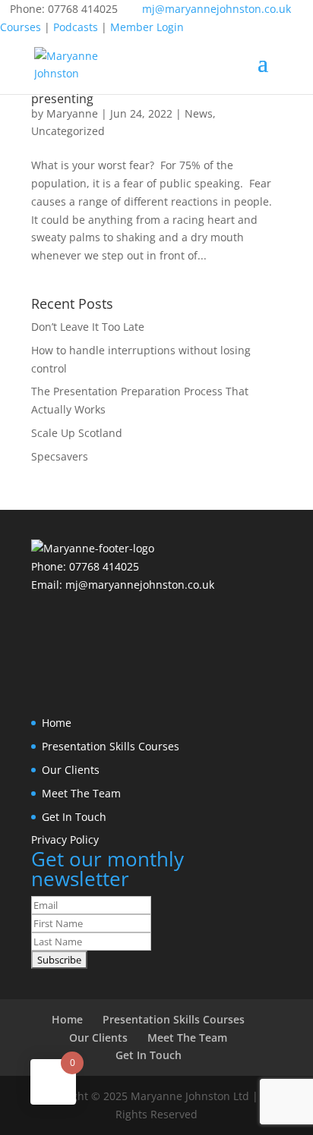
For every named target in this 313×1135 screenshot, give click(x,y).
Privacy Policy (65, 839)
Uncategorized (68, 131)
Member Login (147, 27)
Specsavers (59, 456)
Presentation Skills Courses (110, 746)
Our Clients (71, 769)
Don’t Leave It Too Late (87, 326)
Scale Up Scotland (76, 433)
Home (56, 722)
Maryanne (72, 113)
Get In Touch (74, 817)
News (199, 113)
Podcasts (75, 27)
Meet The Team (81, 793)
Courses (20, 27)
